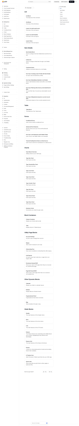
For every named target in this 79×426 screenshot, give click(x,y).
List (60, 8)
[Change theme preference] (76, 2)
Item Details (62, 10)
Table (61, 12)
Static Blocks (62, 24)
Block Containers (63, 18)
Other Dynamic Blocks (64, 22)
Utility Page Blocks (64, 20)
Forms (61, 14)
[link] (39, 17)
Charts (61, 16)
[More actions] (33, 8)
